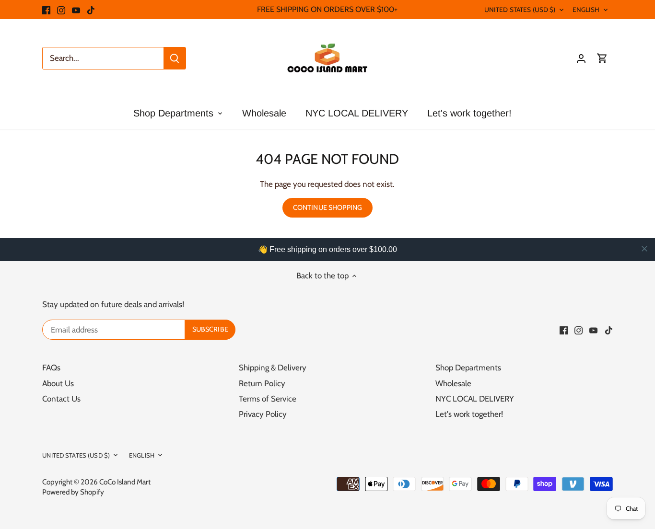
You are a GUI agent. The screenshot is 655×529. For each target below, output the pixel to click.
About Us (58, 383)
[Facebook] (46, 9)
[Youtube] (76, 9)
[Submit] (175, 58)
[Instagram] (61, 9)
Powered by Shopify (73, 491)
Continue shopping (327, 207)
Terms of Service (267, 398)
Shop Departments (468, 367)
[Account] (581, 58)
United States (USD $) (520, 9)
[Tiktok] (91, 9)
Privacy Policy (263, 414)
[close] (644, 248)
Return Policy (262, 383)
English (586, 9)
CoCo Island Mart (125, 481)
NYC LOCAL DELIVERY (474, 398)
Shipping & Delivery (272, 367)
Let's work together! (469, 414)
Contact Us (61, 398)
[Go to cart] (602, 58)
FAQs (51, 367)
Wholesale (453, 383)
